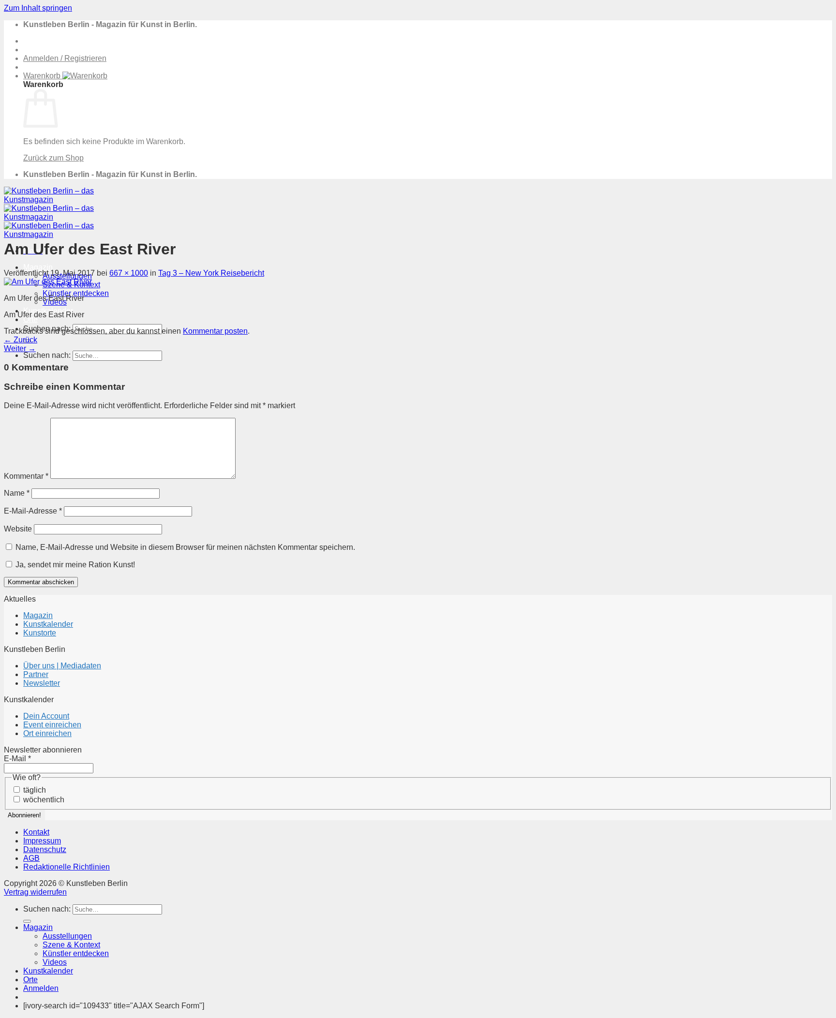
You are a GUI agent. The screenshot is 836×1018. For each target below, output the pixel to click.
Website (18, 529)
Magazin (38, 267)
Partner (35, 674)
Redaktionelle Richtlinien (66, 867)
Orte (30, 319)
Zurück (20, 340)
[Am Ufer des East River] (48, 282)
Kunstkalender (48, 624)
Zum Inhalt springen (38, 8)
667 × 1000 (128, 273)
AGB (31, 858)
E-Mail (17, 758)
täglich (33, 790)
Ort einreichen (47, 733)
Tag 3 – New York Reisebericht (211, 273)
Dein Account (46, 716)
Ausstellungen (67, 936)
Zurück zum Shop (53, 158)
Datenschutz (44, 849)
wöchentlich (42, 800)
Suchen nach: (47, 355)
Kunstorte (39, 633)
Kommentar (26, 476)
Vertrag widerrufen (35, 892)
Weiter (20, 348)
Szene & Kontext (71, 945)
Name (17, 493)
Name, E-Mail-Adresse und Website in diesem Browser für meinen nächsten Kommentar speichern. (185, 547)
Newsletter (41, 683)
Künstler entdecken (76, 293)
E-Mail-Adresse (33, 511)
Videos (55, 962)
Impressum (42, 841)
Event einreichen (52, 725)
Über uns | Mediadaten (62, 666)
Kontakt (36, 832)
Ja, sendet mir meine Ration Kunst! (74, 565)
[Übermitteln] (27, 921)
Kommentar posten (215, 331)
